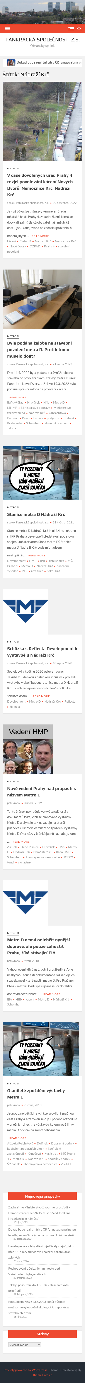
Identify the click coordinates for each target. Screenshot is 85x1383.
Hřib (46, 402)
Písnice (38, 418)
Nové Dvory (18, 246)
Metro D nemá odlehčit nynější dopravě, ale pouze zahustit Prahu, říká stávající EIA (38, 946)
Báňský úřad (15, 402)
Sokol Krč (53, 571)
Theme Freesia (42, 1375)
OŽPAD (35, 246)
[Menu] (7, 28)
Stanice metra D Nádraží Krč (36, 514)
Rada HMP (63, 852)
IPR (42, 560)
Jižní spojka (56, 560)
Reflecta (70, 701)
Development (16, 560)
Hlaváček (33, 402)
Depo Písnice (30, 847)
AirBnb (12, 847)
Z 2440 (66, 1164)
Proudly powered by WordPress (25, 1370)
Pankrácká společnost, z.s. (42, 40)
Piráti (26, 418)
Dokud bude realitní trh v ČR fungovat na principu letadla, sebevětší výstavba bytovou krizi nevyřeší (42, 1232)
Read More (40, 236)
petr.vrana (13, 803)
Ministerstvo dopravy (35, 407)
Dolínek (42, 1143)
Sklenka (15, 706)
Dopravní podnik (62, 1143)
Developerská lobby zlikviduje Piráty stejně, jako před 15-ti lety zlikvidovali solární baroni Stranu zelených (40, 1251)
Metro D (13, 168)
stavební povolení (56, 423)
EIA (9, 999)
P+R (24, 571)
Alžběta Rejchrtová (20, 1143)
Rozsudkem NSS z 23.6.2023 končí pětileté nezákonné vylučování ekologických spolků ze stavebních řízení (38, 1307)
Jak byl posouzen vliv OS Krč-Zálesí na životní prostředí (39, 1287)
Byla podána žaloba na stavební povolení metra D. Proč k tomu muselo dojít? (39, 349)
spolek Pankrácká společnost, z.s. (28, 202)
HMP (32, 560)
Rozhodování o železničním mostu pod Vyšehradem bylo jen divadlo (34, 1271)
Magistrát (51, 1153)
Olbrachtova (57, 413)
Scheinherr (33, 423)
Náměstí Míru (42, 852)
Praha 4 (49, 246)
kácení (11, 241)
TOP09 (68, 857)
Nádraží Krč (43, 241)
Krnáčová (34, 1153)
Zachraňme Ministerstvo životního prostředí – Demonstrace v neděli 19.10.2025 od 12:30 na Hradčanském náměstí (39, 1212)
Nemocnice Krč (65, 241)
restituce (37, 571)
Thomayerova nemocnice (43, 857)
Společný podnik (59, 1159)
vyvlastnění (25, 862)
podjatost (53, 418)
